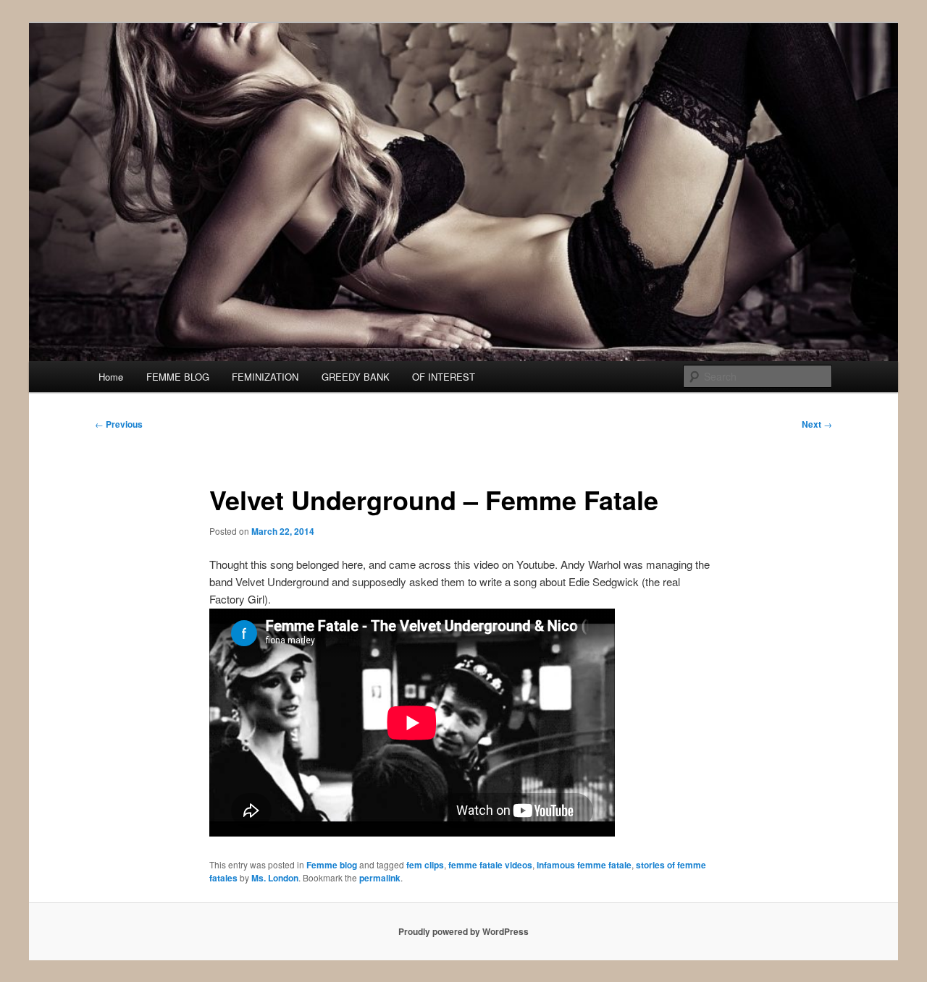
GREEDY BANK (356, 377)
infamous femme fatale (584, 864)
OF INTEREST (443, 377)
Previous (119, 424)
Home (110, 377)
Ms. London (274, 877)
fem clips (425, 864)
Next (817, 424)
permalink (379, 877)
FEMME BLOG (177, 377)
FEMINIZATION (265, 377)
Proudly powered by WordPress (463, 931)
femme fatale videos (490, 864)
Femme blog (331, 864)
